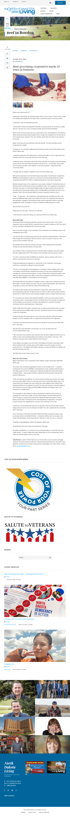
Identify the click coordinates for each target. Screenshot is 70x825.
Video (58, 14)
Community (24, 50)
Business (15, 50)
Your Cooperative (46, 14)
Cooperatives (33, 50)
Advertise (15, 1)
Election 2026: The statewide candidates (19, 619)
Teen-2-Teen (7, 669)
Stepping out (9, 664)
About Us (6, 1)
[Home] (19, 11)
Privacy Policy (32, 812)
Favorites (53, 8)
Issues (51, 11)
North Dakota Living (10, 767)
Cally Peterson (19, 61)
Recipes (43, 11)
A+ (7, 18)
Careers (23, 812)
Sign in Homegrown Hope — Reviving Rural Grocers (24, 574)
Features (43, 8)
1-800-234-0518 (11, 785)
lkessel (8, 576)
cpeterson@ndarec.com (23, 446)
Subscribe (60, 2)
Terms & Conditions (44, 812)
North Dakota (8, 624)
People (14, 624)
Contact (24, 1)
